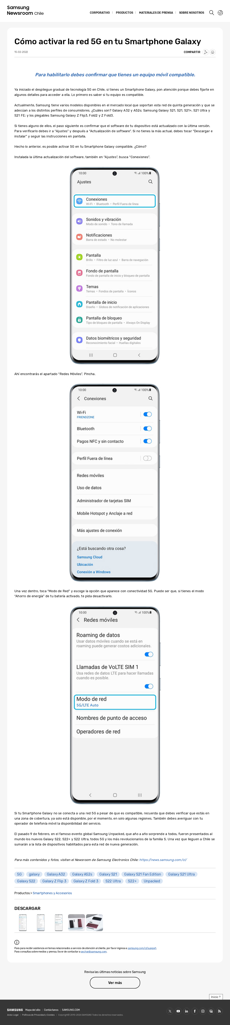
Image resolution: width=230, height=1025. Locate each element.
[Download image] (22, 922)
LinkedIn (186, 1011)
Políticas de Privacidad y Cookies (38, 1015)
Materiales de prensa (156, 12)
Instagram (202, 1011)
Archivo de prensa (211, 1011)
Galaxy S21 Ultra (181, 874)
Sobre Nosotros (191, 12)
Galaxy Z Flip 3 (54, 881)
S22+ (132, 881)
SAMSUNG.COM (71, 1010)
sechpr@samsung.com (94, 951)
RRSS (219, 1011)
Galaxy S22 (26, 881)
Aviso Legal (13, 1015)
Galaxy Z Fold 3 (85, 881)
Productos (124, 12)
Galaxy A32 (56, 874)
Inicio (214, 997)
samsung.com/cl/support (142, 948)
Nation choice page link (220, 12)
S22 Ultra (113, 881)
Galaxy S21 (108, 874)
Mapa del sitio (32, 1010)
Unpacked (152, 881)
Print (213, 52)
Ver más (115, 983)
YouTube (178, 1011)
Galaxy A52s (82, 874)
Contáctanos (51, 1010)
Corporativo (100, 12)
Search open (211, 12)
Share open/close (206, 52)
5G (19, 874)
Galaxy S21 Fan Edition (142, 874)
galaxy (34, 874)
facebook (194, 1011)
